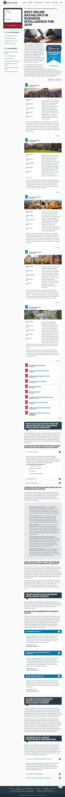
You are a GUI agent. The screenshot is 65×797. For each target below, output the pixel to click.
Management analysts (31, 636)
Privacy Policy (43, 795)
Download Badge (54, 65)
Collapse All (58, 79)
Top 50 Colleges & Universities (10, 35)
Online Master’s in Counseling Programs (10, 64)
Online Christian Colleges (9, 43)
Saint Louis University (35, 252)
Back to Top (60, 787)
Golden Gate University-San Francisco (39, 407)
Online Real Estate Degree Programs (12, 61)
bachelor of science (45, 104)
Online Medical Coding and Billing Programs (11, 52)
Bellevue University (34, 392)
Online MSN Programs (9, 58)
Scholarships (55, 2)
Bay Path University (34, 307)
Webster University (34, 140)
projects (47, 617)
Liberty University (34, 85)
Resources (47, 2)
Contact (39, 789)
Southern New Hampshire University (39, 376)
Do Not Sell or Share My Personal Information (22, 791)
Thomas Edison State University (38, 402)
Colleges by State (38, 2)
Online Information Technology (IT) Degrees (11, 68)
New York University (35, 197)
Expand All (50, 79)
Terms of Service (48, 789)
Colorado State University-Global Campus (41, 397)
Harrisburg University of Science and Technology (39, 413)
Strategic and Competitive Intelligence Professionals (37, 763)
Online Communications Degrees (11, 71)
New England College (35, 386)
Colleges (24, 2)
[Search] (61, 2)
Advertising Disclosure (18, 789)
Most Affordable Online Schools (11, 41)
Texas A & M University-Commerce (39, 370)
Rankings (30, 2)
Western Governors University (37, 381)
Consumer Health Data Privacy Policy (45, 791)
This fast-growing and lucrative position (34, 658)
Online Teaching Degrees (9, 55)
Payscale (26, 54)
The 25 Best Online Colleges (10, 38)
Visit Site (57, 135)
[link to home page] (10, 2)
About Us (54, 788)
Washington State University (37, 365)
